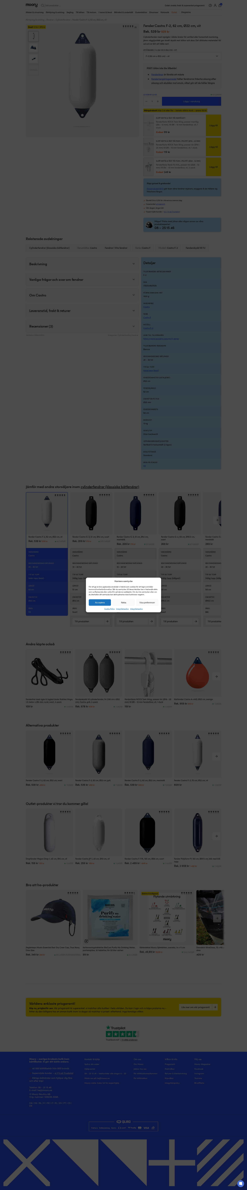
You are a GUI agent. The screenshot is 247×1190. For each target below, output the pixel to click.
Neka (123, 602)
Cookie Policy (109, 609)
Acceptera (100, 602)
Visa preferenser (147, 602)
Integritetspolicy (122, 609)
